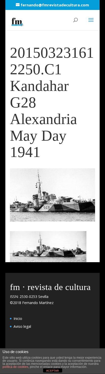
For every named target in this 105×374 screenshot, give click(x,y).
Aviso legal (22, 326)
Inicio (18, 318)
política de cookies (15, 367)
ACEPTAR (52, 370)
